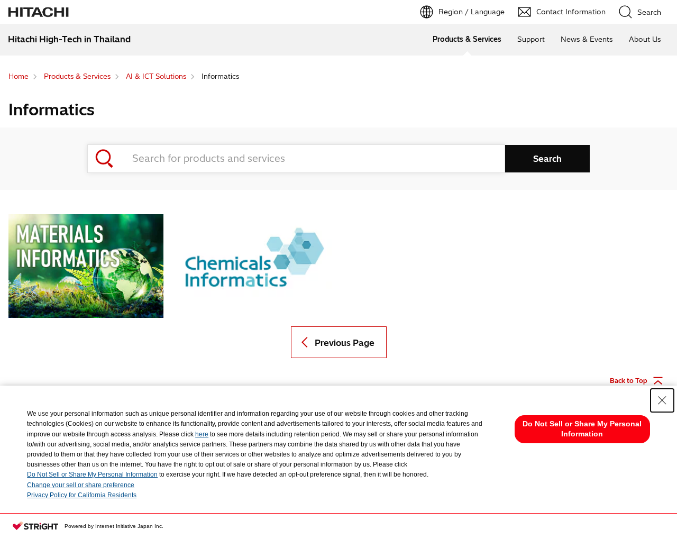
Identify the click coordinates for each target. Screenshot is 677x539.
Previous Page (344, 342)
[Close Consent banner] (662, 400)
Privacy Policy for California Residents (81, 495)
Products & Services (467, 39)
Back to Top (628, 381)
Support (531, 39)
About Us (645, 39)
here (201, 434)
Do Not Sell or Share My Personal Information (92, 474)
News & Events (587, 39)
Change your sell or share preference (80, 485)
